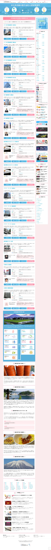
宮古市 (11, 482)
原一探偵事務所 (8, 94)
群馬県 (38, 43)
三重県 (43, 57)
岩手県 (38, 36)
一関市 (18, 483)
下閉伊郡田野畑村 (13, 488)
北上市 (30, 482)
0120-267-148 (31, 284)
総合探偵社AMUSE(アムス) (11, 141)
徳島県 (43, 69)
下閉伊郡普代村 (19, 488)
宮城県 (43, 36)
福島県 (38, 39)
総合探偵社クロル (8, 241)
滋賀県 (38, 60)
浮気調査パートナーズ (39, 222)
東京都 (43, 45)
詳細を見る (7, 38)
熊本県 (43, 77)
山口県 (38, 69)
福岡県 (38, 75)
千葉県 (38, 45)
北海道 (38, 34)
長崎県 (38, 77)
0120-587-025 (21, 149)
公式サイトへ (23, 38)
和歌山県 (44, 63)
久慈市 (5, 483)
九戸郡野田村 (30, 488)
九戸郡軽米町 (24, 488)
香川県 (38, 71)
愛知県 (38, 57)
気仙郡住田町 (18, 487)
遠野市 (11, 483)
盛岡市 (5, 482)
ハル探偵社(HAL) (39, 200)
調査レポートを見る (15, 38)
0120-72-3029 (21, 197)
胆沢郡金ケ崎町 (6, 487)
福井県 (43, 51)
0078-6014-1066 (21, 249)
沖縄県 (43, 80)
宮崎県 (43, 78)
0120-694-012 (21, 33)
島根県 (43, 66)
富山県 (43, 49)
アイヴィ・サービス (9, 188)
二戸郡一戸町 (18, 489)
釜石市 (30, 483)
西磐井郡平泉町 (13, 487)
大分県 (38, 78)
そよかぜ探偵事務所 (39, 208)
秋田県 (38, 37)
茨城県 (38, 42)
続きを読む (32, 111)
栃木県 (43, 42)
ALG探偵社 (38, 202)
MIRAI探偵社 (38, 216)
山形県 (43, 37)
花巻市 (24, 482)
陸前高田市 (24, 483)
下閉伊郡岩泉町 (6, 488)
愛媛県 (43, 71)
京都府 (43, 60)
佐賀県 (43, 75)
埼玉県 (43, 43)
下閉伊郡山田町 (31, 487)
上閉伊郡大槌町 (25, 487)
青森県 (43, 34)
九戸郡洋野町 (12, 489)
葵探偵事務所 (38, 219)
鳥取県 (38, 66)
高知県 (38, 72)
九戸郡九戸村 (6, 489)
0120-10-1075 (31, 114)
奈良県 (38, 63)
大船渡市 (18, 482)
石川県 (38, 51)
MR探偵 (7, 264)
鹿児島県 (38, 80)
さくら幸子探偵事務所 (10, 25)
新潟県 (38, 49)
